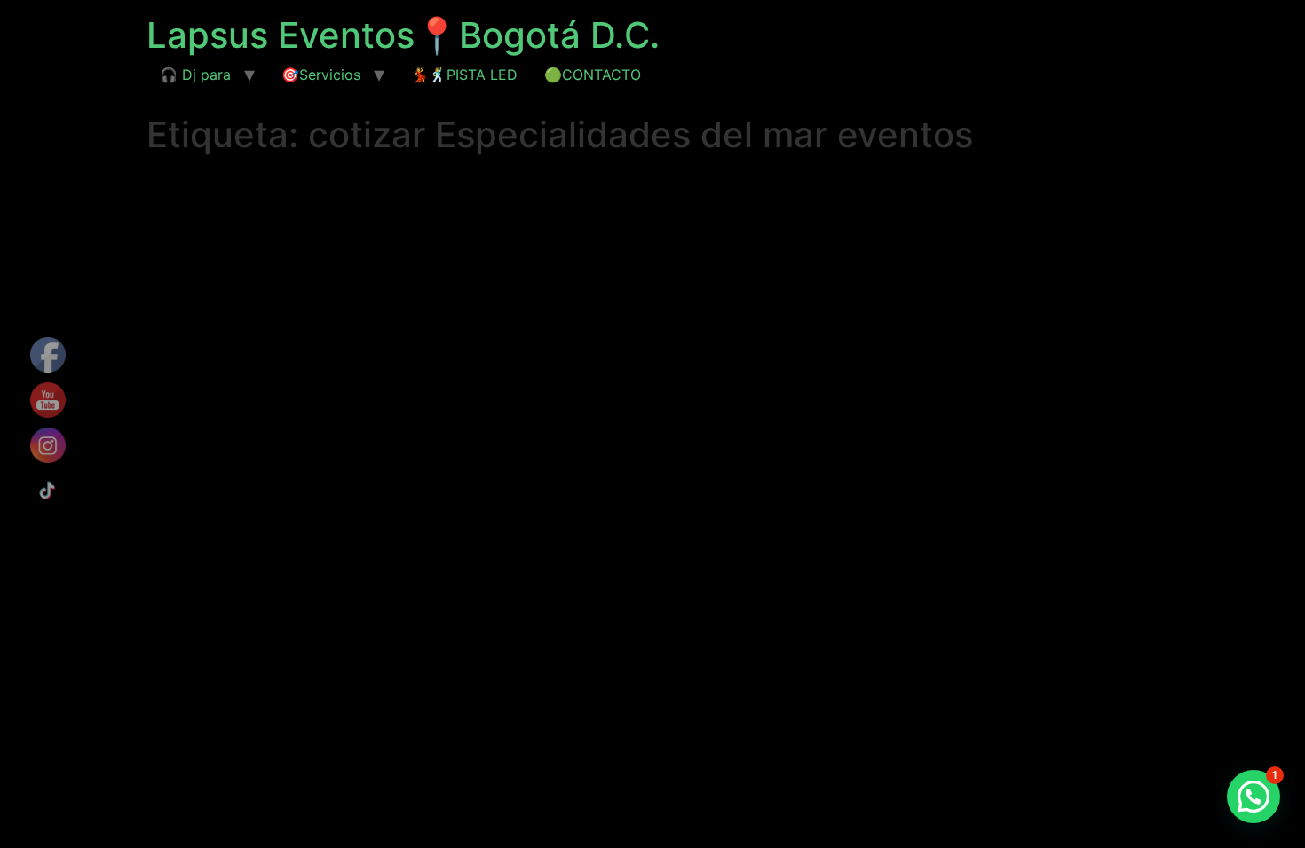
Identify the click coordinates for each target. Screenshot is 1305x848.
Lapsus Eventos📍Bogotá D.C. (403, 35)
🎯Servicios (320, 74)
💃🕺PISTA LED (464, 74)
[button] (1253, 796)
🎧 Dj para (195, 74)
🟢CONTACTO (592, 74)
